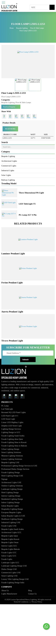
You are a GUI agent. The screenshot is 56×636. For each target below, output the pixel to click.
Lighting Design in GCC (10, 432)
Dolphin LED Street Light (11, 426)
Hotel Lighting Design (10, 492)
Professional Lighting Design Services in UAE (19, 466)
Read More (10, 129)
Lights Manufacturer (9, 594)
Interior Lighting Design (10, 496)
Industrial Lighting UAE (10, 522)
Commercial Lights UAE (11, 572)
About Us (5, 590)
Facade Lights (6, 559)
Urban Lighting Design (10, 449)
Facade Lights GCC (8, 552)
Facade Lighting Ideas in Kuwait (14, 442)
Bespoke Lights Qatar (9, 536)
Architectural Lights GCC (11, 532)
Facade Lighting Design (10, 472)
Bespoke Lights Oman (9, 542)
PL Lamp (5, 406)
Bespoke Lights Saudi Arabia (12, 529)
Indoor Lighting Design (10, 502)
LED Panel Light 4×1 (9, 416)
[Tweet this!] (16, 116)
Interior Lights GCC (9, 546)
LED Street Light (8, 419)
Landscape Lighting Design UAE (14, 566)
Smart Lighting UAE (9, 576)
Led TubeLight (7, 409)
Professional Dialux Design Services (15, 469)
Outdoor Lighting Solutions (12, 486)
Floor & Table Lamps (37, 28)
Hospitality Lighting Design (12, 509)
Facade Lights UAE (9, 526)
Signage (4, 479)
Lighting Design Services (11, 429)
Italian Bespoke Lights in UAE (13, 516)
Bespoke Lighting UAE (10, 462)
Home (12, 28)
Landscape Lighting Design (11, 489)
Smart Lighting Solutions (11, 452)
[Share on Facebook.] (4, 116)
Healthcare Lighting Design (12, 519)
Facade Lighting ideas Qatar (12, 439)
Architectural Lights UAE (11, 482)
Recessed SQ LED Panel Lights (13, 412)
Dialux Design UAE (9, 569)
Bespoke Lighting (22, 28)
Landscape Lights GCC (10, 562)
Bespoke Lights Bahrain (10, 549)
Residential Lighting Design (12, 499)
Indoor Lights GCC (8, 556)
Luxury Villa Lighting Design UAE (15, 579)
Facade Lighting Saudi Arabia (12, 436)
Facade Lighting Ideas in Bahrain (14, 446)
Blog (30, 590)
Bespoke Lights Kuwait (10, 539)
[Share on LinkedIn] (22, 116)
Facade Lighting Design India (12, 582)
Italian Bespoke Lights (10, 506)
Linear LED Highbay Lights (12, 422)
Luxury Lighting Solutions (11, 459)
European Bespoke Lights (11, 512)
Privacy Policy (37, 602)
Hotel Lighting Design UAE (12, 476)
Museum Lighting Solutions (12, 456)
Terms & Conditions (21, 602)
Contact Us (32, 594)
